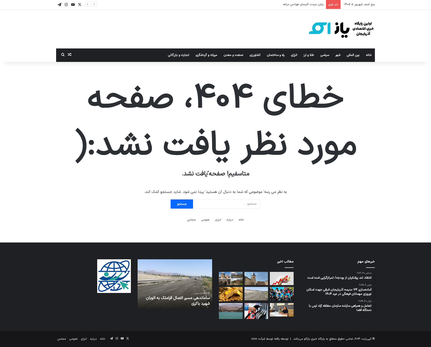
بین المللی (353, 55)
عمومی (205, 220)
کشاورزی (255, 55)
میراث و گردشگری (206, 55)
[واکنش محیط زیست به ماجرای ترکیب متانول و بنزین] (256, 311)
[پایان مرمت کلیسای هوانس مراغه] (256, 278)
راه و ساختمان (276, 55)
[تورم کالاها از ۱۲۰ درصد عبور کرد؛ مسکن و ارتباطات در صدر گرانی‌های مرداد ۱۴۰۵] (281, 278)
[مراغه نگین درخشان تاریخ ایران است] (230, 278)
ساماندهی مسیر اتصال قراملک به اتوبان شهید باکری (178, 301)
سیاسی (324, 55)
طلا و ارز (308, 55)
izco (254, 339)
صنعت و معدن (233, 55)
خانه (369, 55)
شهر (337, 55)
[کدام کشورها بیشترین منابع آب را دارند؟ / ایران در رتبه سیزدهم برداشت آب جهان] (230, 311)
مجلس (191, 220)
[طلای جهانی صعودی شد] (230, 294)
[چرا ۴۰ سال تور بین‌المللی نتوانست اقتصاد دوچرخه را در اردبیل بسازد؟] (281, 293)
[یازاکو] (341, 29)
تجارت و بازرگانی (178, 55)
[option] (174, 284)
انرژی (294, 55)
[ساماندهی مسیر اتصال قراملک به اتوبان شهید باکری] (256, 293)
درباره (229, 220)
